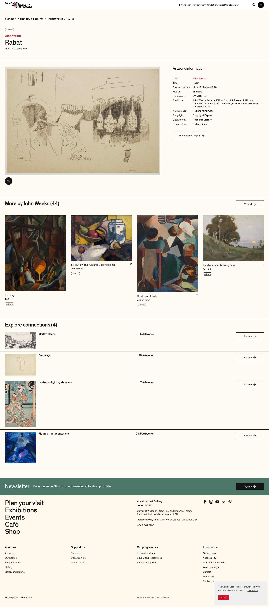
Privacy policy (11, 597)
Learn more (253, 590)
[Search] (254, 5)
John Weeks (13, 36)
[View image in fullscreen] (8, 181)
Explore (248, 336)
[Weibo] (230, 502)
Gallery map (209, 553)
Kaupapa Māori (13, 562)
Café (11, 524)
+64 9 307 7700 (145, 525)
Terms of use (26, 597)
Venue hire (208, 576)
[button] (35, 261)
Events (15, 517)
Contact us (208, 581)
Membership (77, 562)
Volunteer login (211, 567)
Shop (12, 531)
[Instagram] (211, 502)
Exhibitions (21, 510)
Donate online (78, 558)
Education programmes (149, 558)
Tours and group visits (214, 562)
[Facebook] (205, 502)
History (8, 567)
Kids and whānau (146, 553)
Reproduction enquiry (189, 135)
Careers (207, 572)
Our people (11, 558)
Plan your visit (24, 503)
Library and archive (15, 572)
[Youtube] (217, 502)
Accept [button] (223, 597)
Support (75, 553)
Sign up (248, 486)
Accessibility (209, 558)
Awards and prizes (146, 562)
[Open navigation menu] (261, 5)
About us (9, 553)
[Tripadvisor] (223, 502)
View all (248, 204)
